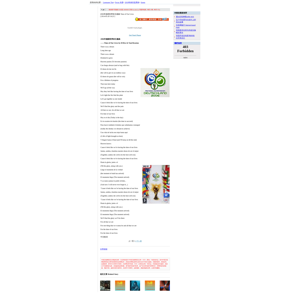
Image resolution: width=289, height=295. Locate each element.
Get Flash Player (135, 35)
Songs (143, 2)
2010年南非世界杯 (132, 2)
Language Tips (108, 2)
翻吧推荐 (178, 43)
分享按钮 (103, 249)
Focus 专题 (119, 2)
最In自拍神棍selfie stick (185, 17)
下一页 (139, 241)
